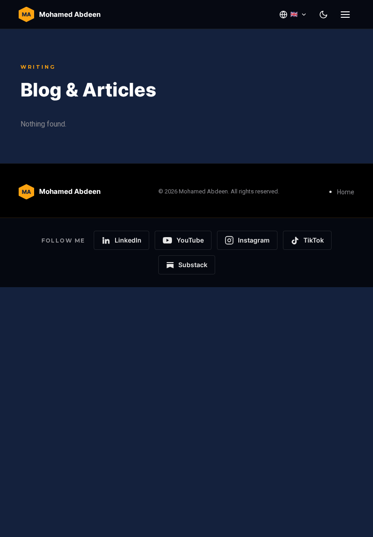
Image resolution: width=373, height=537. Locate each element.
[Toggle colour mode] (323, 14)
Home (345, 192)
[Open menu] (345, 14)
